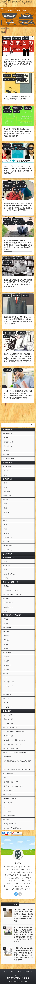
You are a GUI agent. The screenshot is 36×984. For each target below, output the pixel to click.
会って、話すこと (9, 790)
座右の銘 (6, 512)
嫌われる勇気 (8, 803)
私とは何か (7, 794)
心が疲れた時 (8, 537)
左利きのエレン (8, 607)
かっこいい (7, 495)
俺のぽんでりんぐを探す (18, 10)
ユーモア (6, 470)
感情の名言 (8, 429)
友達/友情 (7, 565)
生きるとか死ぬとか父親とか (12, 594)
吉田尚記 (6, 636)
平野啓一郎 (7, 652)
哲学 (5, 504)
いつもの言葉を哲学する (11, 748)
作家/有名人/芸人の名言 (13, 615)
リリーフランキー (9, 686)
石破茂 (6, 619)
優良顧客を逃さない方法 (11, 782)
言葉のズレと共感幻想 (10, 727)
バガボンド (7, 598)
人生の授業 (7, 811)
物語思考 (6, 819)
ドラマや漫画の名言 (11, 582)
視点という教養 (8, 719)
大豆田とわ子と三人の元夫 (12, 590)
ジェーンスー (8, 690)
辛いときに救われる (10, 458)
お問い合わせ (19, 971)
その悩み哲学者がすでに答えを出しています (17, 769)
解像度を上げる (8, 736)
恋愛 (5, 569)
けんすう (6, 703)
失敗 (5, 524)
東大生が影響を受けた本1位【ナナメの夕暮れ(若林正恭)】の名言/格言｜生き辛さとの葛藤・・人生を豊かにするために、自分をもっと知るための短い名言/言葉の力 (23, 934)
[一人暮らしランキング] (17, 834)
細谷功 (6, 623)
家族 (5, 561)
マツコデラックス (9, 682)
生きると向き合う (9, 545)
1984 (5, 807)
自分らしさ (7, 533)
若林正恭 (6, 669)
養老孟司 (6, 648)
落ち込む (6, 454)
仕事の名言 (8, 554)
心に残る (6, 541)
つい (5, 765)
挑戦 (5, 520)
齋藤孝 (6, 644)
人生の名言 (8, 479)
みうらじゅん (8, 694)
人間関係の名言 (10, 557)
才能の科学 (7, 757)
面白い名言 (8, 462)
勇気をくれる (8, 433)
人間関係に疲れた (9, 574)
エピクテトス (8, 707)
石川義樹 (6, 640)
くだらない (7, 466)
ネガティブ (7, 450)
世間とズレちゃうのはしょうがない (14, 786)
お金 (5, 487)
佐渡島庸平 (7, 627)
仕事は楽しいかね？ (10, 798)
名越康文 (6, 631)
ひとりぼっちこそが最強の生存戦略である (16, 752)
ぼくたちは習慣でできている (12, 744)
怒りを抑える (8, 446)
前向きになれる (8, 442)
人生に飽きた (8, 550)
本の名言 (8, 711)
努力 (5, 483)
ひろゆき (6, 698)
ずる (5, 777)
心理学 (6, 499)
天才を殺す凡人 (8, 723)
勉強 (5, 508)
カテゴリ (12, 971)
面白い (6, 475)
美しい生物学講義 (9, 815)
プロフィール (28, 971)
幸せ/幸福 (7, 491)
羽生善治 (6, 661)
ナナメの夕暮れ (8, 715)
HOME (5, 971)
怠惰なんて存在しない (10, 824)
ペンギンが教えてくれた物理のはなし (15, 731)
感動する (6, 437)
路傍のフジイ (8, 611)
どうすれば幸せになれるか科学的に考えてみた (17, 761)
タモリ (6, 677)
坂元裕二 (6, 586)
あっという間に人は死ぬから (12, 828)
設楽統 (6, 673)
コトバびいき (18, 975)
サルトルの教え (8, 773)
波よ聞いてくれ (8, 603)
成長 (5, 529)
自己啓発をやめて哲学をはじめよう (14, 740)
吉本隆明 (6, 656)
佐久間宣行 (7, 665)
